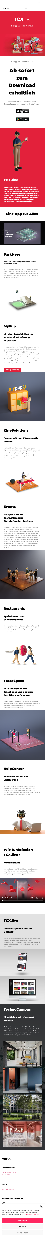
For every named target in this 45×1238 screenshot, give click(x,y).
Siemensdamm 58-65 (9, 1172)
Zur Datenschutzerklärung (32, 1214)
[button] (42, 1206)
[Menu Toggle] (26, 8)
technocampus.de (8, 1189)
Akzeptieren (22, 1221)
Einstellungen (22, 1233)
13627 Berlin (6, 1175)
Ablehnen (22, 1227)
